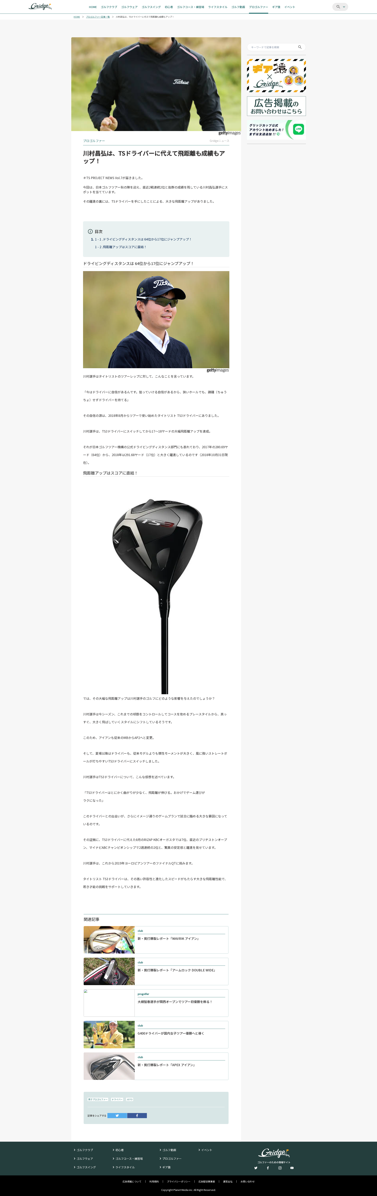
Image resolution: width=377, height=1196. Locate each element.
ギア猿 (166, 1167)
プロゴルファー (172, 1158)
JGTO (130, 1099)
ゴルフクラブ (85, 1150)
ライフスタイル (125, 1167)
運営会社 (227, 1181)
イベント (206, 1150)
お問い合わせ (248, 1181)
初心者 (119, 1150)
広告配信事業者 (207, 1181)
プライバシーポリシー (178, 1181)
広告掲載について (132, 1181)
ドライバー (117, 1099)
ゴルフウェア (85, 1158)
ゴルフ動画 (169, 1150)
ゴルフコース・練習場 (129, 1158)
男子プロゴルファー (98, 1099)
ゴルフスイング (86, 1167)
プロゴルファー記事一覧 (98, 17)
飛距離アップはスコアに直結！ (125, 246)
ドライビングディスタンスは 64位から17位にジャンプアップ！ (147, 239)
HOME (77, 17)
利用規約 (154, 1181)
